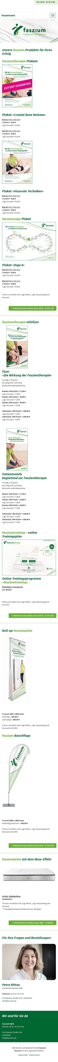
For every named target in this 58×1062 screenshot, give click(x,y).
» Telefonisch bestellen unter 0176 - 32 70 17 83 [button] (33, 308)
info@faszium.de (9, 1001)
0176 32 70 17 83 (17, 994)
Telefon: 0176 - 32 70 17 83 (13, 1026)
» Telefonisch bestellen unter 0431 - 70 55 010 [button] (32, 923)
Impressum (23, 1055)
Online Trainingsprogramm (21, 580)
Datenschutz (34, 1055)
